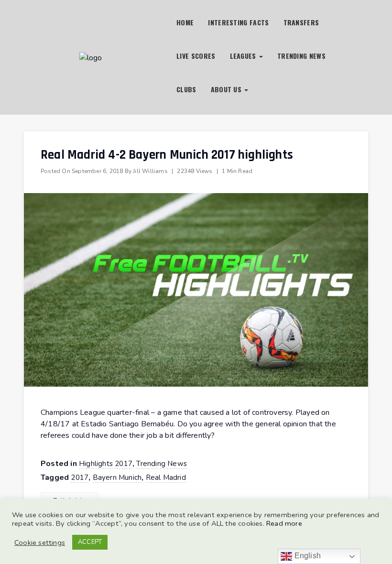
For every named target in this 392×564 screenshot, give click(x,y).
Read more (284, 523)
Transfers (301, 22)
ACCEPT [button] (90, 542)
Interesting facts (238, 22)
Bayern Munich (117, 477)
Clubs (186, 89)
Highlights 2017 (105, 463)
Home (185, 22)
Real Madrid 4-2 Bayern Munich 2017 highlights (167, 155)
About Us (227, 89)
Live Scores (195, 56)
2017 (79, 477)
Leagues (244, 56)
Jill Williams (150, 171)
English (306, 556)
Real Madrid (166, 477)
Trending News (301, 56)
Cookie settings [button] (39, 542)
